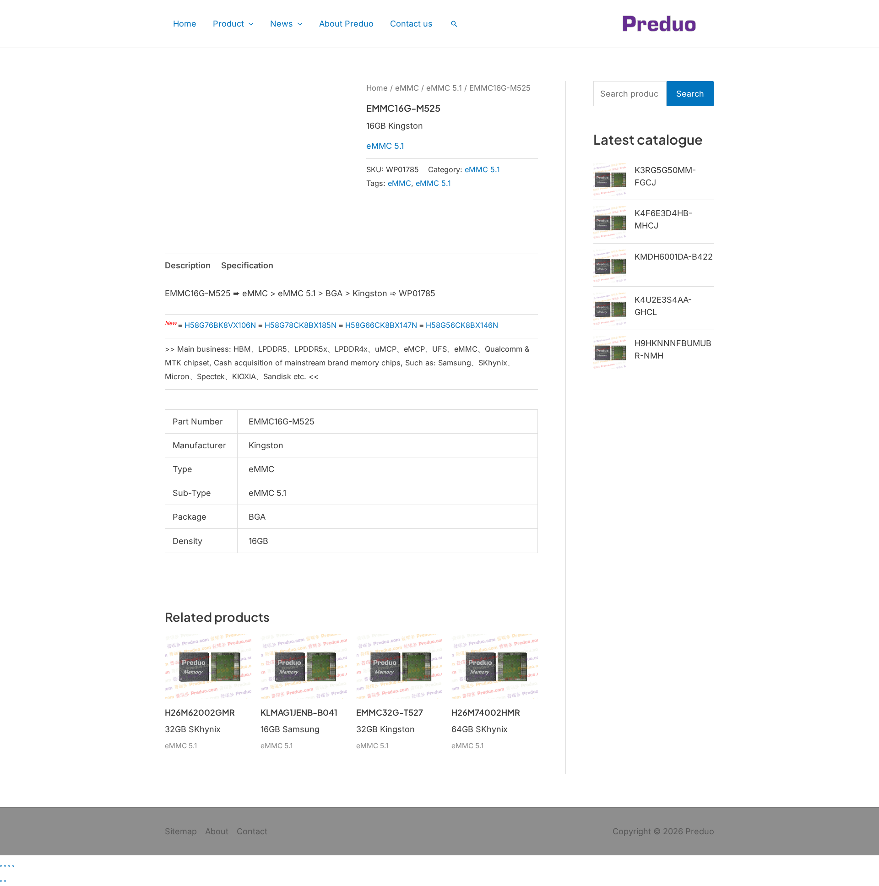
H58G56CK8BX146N (462, 325)
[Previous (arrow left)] (1, 881)
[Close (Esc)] (13, 866)
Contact (252, 831)
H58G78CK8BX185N (300, 325)
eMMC (407, 87)
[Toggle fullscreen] (5, 866)
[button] (454, 24)
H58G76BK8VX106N (220, 325)
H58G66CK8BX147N (381, 325)
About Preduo (346, 23)
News (281, 23)
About (216, 831)
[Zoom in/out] (1, 866)
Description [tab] (188, 265)
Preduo (699, 831)
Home (184, 23)
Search (690, 93)
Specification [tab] (247, 265)
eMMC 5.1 (444, 87)
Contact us (411, 23)
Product (228, 23)
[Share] (9, 866)
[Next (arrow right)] (5, 881)
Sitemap (181, 831)
